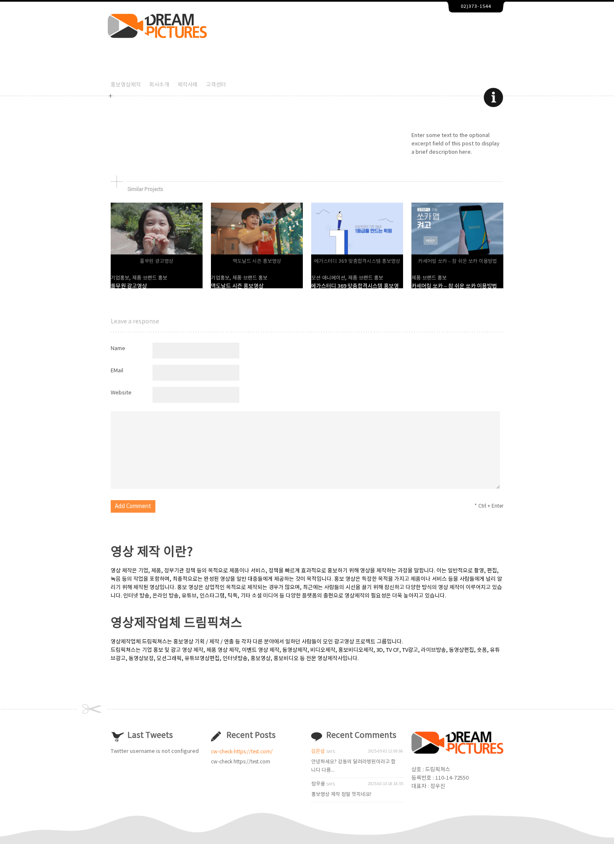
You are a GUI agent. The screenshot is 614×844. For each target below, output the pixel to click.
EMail (117, 371)
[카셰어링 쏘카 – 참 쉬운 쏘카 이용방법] (457, 253)
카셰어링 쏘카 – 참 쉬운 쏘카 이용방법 (454, 286)
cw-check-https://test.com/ (242, 752)
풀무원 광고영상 (129, 286)
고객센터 (216, 85)
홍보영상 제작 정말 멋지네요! (341, 794)
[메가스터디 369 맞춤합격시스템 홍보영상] (357, 253)
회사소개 (159, 85)
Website (121, 393)
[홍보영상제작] (157, 36)
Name (118, 349)
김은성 (318, 751)
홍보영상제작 (126, 85)
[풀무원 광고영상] (157, 253)
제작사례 (188, 85)
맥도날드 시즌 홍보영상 (237, 286)
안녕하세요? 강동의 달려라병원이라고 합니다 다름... (353, 766)
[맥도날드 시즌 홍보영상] (257, 253)
